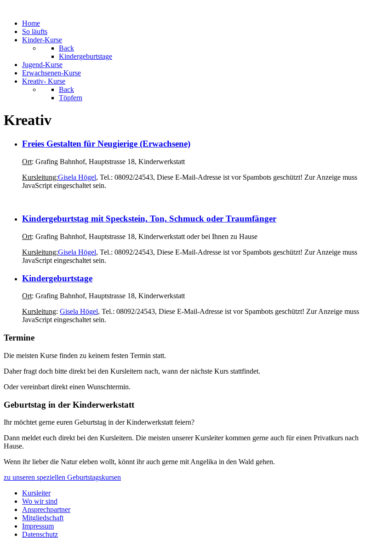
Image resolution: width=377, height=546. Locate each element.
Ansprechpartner (46, 509)
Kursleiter (36, 493)
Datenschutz (40, 534)
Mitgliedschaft (42, 518)
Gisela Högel (77, 177)
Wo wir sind (39, 501)
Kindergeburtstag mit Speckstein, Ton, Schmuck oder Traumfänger (149, 218)
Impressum (38, 526)
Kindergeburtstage (57, 278)
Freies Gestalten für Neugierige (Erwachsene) (106, 143)
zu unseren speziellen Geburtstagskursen (62, 477)
